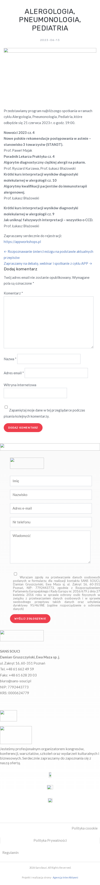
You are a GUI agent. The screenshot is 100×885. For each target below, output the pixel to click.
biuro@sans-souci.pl (15, 681)
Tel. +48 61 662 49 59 (17, 669)
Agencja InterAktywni (65, 877)
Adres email (14, 373)
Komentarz (13, 293)
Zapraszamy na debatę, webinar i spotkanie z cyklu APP (48, 263)
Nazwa (10, 359)
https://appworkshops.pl (22, 241)
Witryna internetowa (20, 385)
